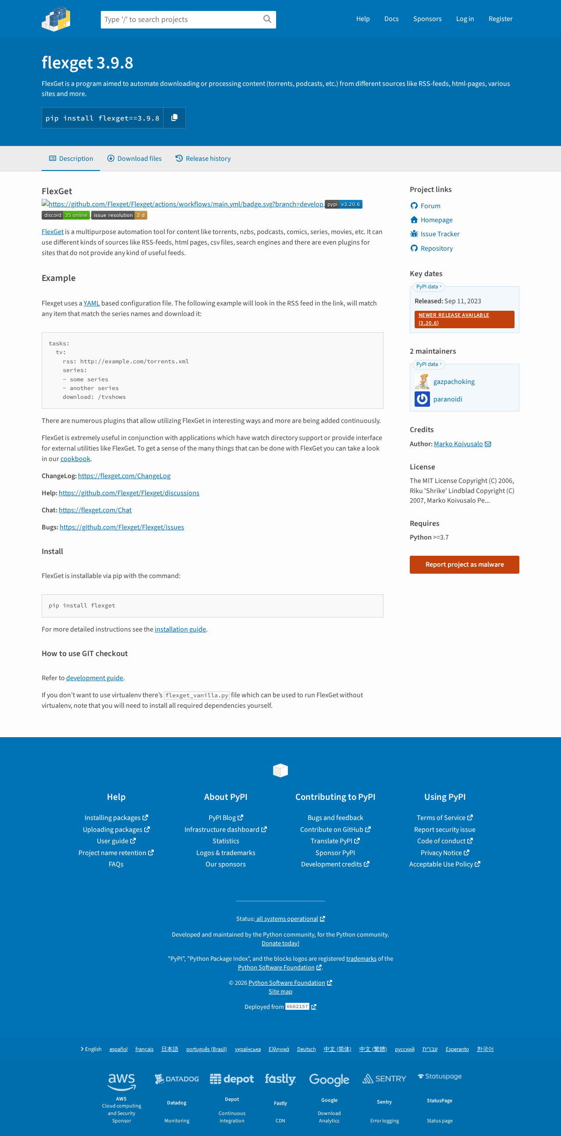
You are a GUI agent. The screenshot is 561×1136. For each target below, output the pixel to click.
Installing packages (113, 818)
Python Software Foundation (276, 967)
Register (501, 19)
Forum (430, 206)
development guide (94, 678)
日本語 (169, 1049)
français (144, 1049)
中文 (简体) (338, 1049)
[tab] (71, 158)
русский (405, 1049)
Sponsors (427, 19)
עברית (430, 1049)
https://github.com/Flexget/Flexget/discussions (129, 493)
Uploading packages (112, 829)
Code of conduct (441, 841)
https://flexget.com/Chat (95, 510)
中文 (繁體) (373, 1049)
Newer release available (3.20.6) (454, 319)
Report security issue (445, 829)
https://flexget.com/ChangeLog (124, 476)
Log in (465, 19)
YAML (92, 303)
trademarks (361, 958)
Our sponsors (226, 864)
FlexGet (53, 232)
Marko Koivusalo (458, 444)
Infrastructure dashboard (222, 829)
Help (363, 19)
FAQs (116, 864)
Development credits (331, 864)
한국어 (485, 1049)
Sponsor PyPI (335, 853)
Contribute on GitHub (331, 829)
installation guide (180, 629)
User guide (112, 841)
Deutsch (306, 1049)
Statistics (226, 841)
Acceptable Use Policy (441, 864)
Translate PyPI (331, 841)
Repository (437, 248)
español (119, 1049)
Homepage (437, 220)
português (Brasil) (206, 1049)
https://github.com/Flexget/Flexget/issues (122, 527)
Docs (391, 19)
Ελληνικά (279, 1049)
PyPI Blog (222, 818)
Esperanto (457, 1049)
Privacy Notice (441, 853)
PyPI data (427, 287)
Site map (280, 991)
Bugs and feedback (335, 818)
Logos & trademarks (226, 853)
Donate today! (280, 943)
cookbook (75, 459)
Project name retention (112, 853)
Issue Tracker (440, 234)
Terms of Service (441, 818)
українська (248, 1049)
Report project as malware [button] (465, 564)
